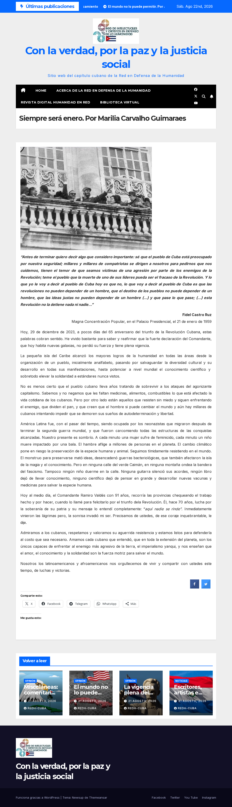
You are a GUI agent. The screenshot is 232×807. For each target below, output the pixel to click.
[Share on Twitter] (205, 587)
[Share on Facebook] (194, 587)
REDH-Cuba (37, 708)
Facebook (159, 797)
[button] (203, 96)
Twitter (175, 797)
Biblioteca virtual (119, 102)
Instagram (209, 797)
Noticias (181, 680)
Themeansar (98, 797)
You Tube (191, 797)
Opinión (30, 680)
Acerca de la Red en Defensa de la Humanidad (103, 90)
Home (41, 90)
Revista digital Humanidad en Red (55, 102)
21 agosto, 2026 (42, 701)
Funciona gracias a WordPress (38, 797)
